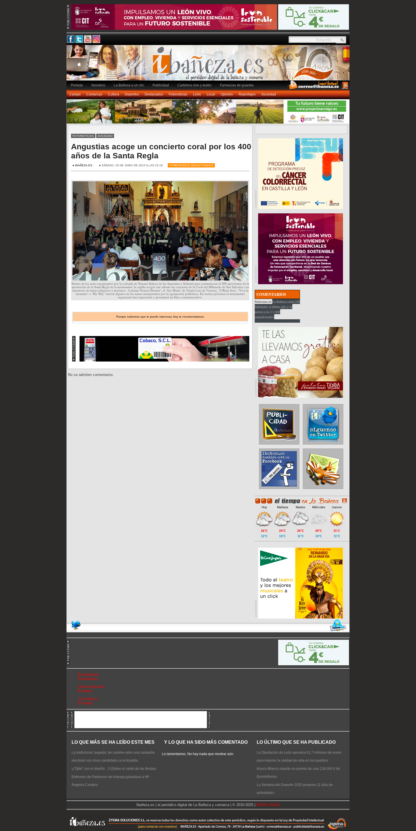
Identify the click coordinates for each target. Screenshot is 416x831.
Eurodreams (88, 679)
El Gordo (85, 703)
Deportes (132, 94)
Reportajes (247, 94)
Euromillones (88, 674)
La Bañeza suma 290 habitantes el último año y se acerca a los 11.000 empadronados (277, 309)
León (197, 94)
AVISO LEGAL (268, 805)
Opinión (227, 94)
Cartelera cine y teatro (194, 85)
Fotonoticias (178, 94)
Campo (75, 94)
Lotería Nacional (91, 687)
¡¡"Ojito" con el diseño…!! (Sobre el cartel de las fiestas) (114, 769)
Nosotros (98, 85)
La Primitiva (87, 699)
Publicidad (161, 85)
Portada (77, 85)
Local (211, 94)
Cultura (113, 94)
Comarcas (94, 94)
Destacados (154, 94)
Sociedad (268, 94)
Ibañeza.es (209, 66)
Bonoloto (85, 691)
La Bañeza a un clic (129, 85)
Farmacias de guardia (237, 85)
